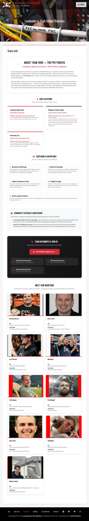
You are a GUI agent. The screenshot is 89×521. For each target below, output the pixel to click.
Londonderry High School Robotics (45, 21)
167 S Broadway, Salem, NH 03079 (62, 115)
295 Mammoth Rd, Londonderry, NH (24, 115)
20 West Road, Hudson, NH (22, 141)
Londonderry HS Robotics (26, 3)
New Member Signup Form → (46, 252)
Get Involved (45, 511)
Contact (56, 511)
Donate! (35, 511)
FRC (9, 511)
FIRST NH (16, 511)
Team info (26, 511)
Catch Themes (75, 516)
